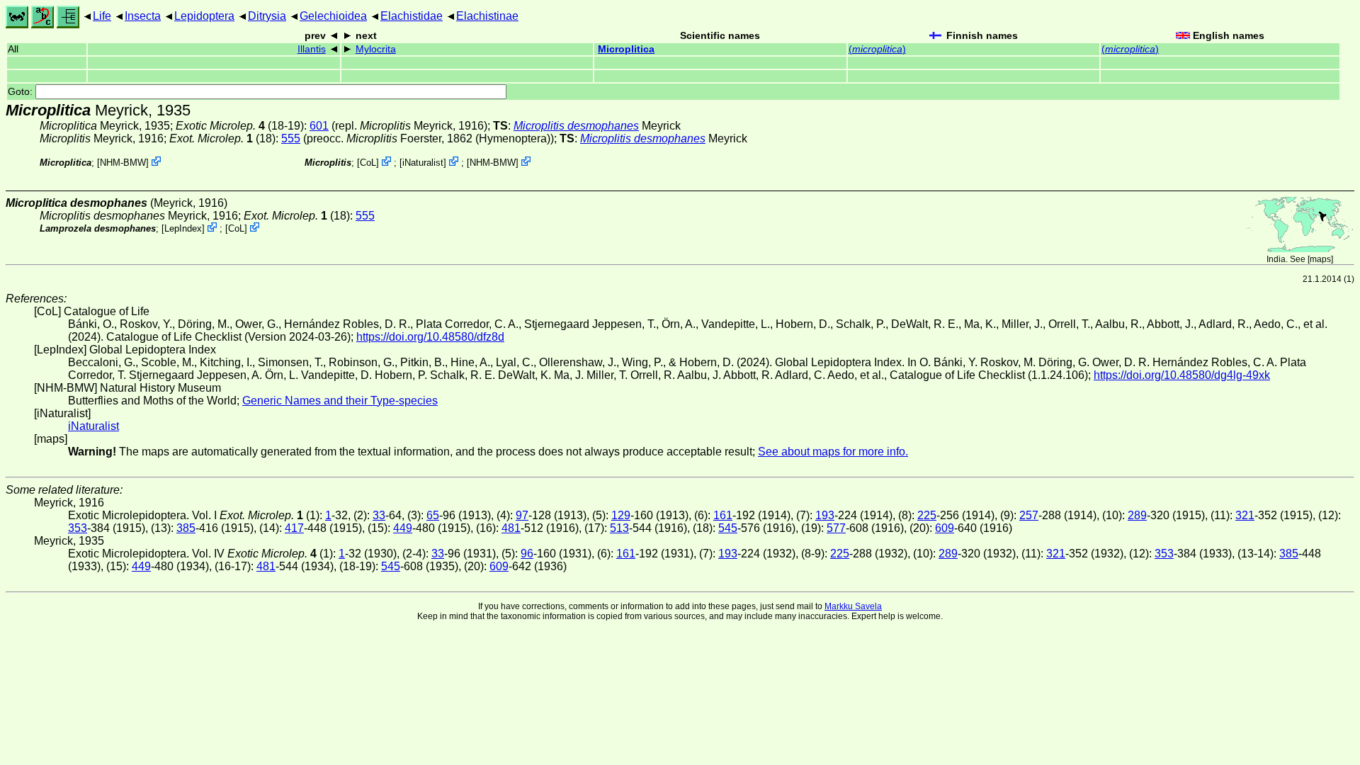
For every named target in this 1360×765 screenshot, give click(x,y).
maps (1320, 259)
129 (620, 515)
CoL (368, 162)
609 (944, 528)
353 (77, 528)
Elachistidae (411, 16)
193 (824, 515)
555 (290, 138)
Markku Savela (853, 606)
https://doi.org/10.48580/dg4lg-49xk (1182, 375)
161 (722, 515)
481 (511, 528)
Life (102, 16)
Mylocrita (376, 49)
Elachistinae (487, 16)
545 (727, 528)
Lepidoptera (204, 16)
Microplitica (626, 49)
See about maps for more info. (833, 452)
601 (319, 126)
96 (527, 554)
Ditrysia (267, 16)
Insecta (143, 16)
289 (1137, 515)
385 (186, 528)
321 (1244, 515)
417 (294, 528)
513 (619, 528)
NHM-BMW (123, 162)
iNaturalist (422, 162)
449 (402, 528)
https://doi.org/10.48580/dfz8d (430, 337)
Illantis (312, 49)
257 (1028, 515)
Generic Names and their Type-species (340, 401)
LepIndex (183, 228)
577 (836, 528)
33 (379, 515)
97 (522, 515)
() (877, 49)
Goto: (21, 91)
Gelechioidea (333, 16)
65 (432, 515)
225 (926, 515)
